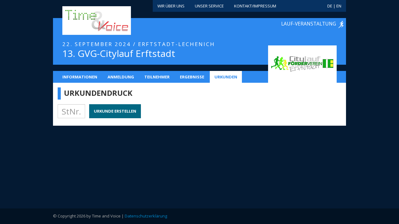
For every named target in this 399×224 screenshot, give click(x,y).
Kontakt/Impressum (255, 6)
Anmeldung (121, 77)
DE (329, 6)
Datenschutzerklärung (146, 216)
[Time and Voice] (87, 21)
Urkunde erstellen (115, 111)
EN (338, 6)
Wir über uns (171, 6)
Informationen (79, 77)
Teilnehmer (157, 77)
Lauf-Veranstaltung (308, 23)
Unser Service (209, 6)
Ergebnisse (192, 77)
